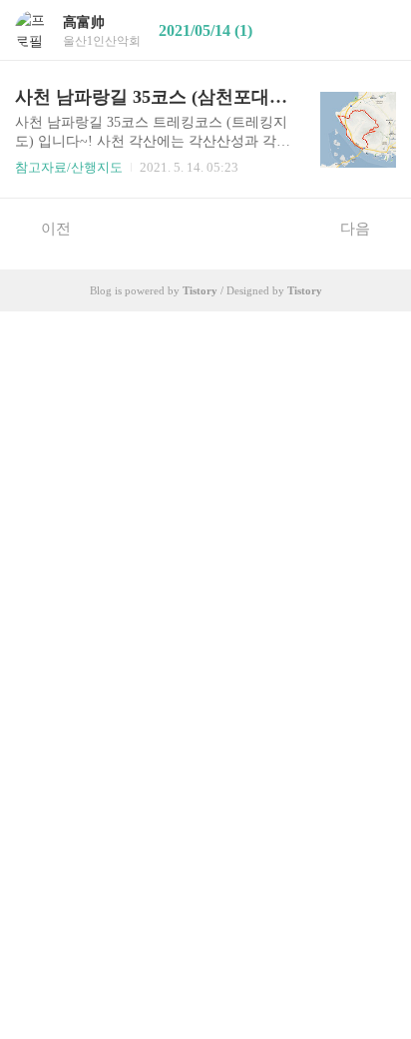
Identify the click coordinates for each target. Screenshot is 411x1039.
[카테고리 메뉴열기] (376, 30)
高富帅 (84, 22)
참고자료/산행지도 (69, 167)
